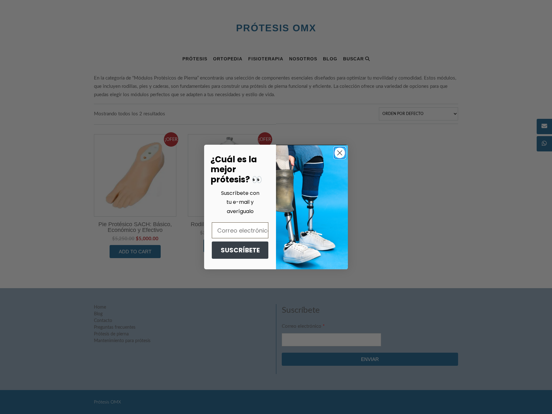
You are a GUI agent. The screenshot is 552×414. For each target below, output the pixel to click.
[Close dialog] (339, 152)
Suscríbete (240, 250)
